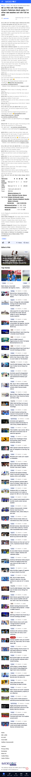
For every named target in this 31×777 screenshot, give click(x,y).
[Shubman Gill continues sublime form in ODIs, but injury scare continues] (5, 631)
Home (2, 732)
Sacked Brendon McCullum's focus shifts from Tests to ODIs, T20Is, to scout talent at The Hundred (19, 357)
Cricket (4, 238)
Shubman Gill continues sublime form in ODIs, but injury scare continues (18, 632)
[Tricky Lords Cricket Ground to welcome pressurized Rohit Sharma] (5, 698)
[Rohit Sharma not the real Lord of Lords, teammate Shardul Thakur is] (5, 542)
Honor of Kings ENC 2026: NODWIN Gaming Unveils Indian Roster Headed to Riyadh (19, 303)
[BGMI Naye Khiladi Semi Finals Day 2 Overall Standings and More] (5, 614)
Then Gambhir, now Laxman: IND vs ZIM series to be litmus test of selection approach (19, 431)
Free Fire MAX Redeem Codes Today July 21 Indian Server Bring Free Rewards (20, 365)
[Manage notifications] (27, 768)
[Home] (11, 2)
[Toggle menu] (2, 2)
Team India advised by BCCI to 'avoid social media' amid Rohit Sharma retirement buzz (18, 725)
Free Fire (13, 362)
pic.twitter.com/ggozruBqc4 (20, 141)
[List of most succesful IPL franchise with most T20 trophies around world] (5, 715)
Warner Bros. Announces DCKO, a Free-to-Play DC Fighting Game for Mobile (19, 294)
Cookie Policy (5, 756)
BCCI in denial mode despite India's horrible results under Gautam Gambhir (19, 501)
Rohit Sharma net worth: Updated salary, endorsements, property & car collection (19, 691)
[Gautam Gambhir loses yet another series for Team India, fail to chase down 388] (5, 640)
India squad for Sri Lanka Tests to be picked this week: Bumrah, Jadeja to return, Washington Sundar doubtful (15, 259)
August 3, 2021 (25, 86)
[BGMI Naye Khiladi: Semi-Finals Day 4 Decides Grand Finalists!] (5, 332)
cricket (26, 232)
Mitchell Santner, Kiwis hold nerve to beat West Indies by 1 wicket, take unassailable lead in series (19, 527)
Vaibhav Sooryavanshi (7, 742)
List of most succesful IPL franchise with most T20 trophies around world (19, 716)
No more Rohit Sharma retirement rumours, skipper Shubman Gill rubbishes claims (19, 552)
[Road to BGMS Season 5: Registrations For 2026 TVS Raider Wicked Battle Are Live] (5, 340)
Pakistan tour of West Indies (11, 234)
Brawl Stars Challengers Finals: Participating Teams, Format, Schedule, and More (18, 440)
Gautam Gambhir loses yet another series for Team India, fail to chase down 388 (19, 641)
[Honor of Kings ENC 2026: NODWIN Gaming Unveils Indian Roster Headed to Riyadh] (5, 302)
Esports (12, 299)
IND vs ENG (4, 735)
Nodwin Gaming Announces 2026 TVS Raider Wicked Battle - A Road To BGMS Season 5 (19, 607)
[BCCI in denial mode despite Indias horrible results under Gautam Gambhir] (5, 500)
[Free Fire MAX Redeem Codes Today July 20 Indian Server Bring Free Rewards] (5, 588)
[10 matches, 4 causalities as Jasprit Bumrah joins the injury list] (5, 675)
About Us (3, 753)
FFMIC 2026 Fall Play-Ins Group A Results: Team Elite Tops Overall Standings (19, 404)
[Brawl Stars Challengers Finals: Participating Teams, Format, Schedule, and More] (5, 439)
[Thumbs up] (3, 242)
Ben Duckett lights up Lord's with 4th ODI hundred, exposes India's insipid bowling (19, 659)
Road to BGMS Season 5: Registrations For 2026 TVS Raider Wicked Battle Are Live (19, 341)
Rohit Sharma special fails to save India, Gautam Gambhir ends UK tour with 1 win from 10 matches (19, 598)
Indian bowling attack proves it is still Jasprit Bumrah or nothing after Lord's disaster (19, 650)
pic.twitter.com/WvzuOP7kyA (9, 117)
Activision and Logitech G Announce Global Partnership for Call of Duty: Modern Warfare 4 (19, 422)
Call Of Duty (14, 418)
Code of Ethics (5, 758)
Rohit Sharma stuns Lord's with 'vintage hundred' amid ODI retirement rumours (18, 623)
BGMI (12, 330)
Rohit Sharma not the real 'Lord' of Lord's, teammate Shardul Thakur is (19, 543)
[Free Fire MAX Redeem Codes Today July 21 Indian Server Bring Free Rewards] (5, 365)
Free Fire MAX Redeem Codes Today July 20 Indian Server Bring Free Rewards (20, 589)
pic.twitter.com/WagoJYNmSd (9, 84)
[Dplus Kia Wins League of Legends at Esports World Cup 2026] (5, 570)
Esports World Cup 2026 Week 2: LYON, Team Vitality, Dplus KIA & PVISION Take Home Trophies (19, 465)
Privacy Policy (5, 749)
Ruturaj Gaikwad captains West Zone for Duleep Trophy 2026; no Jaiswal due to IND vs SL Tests (19, 483)
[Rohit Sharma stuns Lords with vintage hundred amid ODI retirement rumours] (5, 622)
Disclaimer (4, 751)
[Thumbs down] (9, 242)
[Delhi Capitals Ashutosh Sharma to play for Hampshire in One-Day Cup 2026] (5, 448)
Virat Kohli (4, 739)
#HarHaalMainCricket (19, 113)
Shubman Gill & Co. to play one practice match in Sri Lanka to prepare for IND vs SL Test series (19, 492)
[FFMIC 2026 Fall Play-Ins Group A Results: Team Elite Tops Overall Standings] (5, 404)
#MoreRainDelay (18, 82)
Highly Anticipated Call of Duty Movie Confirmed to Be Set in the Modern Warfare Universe (19, 707)
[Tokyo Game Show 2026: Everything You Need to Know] (5, 682)
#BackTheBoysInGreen (7, 115)
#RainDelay (4, 141)
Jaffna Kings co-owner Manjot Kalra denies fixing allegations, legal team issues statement (18, 668)
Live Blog (13, 637)
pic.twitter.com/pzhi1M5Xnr (18, 127)
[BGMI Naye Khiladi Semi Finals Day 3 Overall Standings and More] (5, 348)
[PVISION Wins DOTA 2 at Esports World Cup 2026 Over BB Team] (5, 534)
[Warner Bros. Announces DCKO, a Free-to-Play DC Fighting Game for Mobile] (5, 294)
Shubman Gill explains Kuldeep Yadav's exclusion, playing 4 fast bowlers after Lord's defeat (19, 474)
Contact (3, 746)
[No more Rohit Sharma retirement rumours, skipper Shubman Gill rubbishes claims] (5, 551)
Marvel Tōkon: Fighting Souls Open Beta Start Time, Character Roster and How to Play (19, 396)
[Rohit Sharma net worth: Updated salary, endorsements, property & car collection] (5, 690)
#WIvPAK (11, 82)
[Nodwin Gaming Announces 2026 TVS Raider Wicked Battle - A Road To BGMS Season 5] (5, 606)
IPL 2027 (3, 737)
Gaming (12, 291)
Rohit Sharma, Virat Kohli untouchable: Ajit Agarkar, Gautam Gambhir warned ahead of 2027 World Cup (10, 287)
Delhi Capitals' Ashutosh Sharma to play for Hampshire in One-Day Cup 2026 (19, 449)
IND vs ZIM (9, 775)
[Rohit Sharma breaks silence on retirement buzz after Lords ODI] (5, 518)
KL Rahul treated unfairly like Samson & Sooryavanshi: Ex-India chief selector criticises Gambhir (19, 413)
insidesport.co (5, 235)
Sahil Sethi (6, 18)
